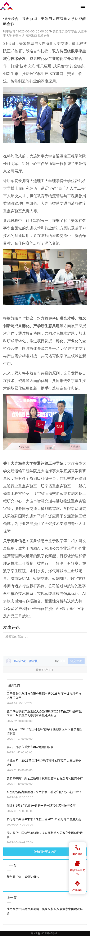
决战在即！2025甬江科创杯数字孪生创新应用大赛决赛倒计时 (44, 762)
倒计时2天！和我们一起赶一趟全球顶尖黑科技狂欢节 (41, 805)
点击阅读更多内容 (45, 851)
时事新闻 (9, 31)
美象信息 (58, 31)
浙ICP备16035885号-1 (44, 933)
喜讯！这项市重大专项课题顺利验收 (30, 747)
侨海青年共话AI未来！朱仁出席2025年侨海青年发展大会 (44, 819)
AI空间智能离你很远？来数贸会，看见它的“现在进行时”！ (44, 792)
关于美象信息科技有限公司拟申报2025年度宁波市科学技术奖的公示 (44, 695)
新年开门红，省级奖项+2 (23, 876)
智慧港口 (31, 35)
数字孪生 (71, 31)
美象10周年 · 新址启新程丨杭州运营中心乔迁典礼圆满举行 (45, 778)
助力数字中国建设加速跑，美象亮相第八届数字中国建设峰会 (45, 835)
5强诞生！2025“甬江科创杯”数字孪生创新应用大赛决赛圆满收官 (44, 731)
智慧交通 (18, 35)
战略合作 (44, 35)
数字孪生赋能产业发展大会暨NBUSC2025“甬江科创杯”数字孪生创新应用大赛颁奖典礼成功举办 (44, 713)
